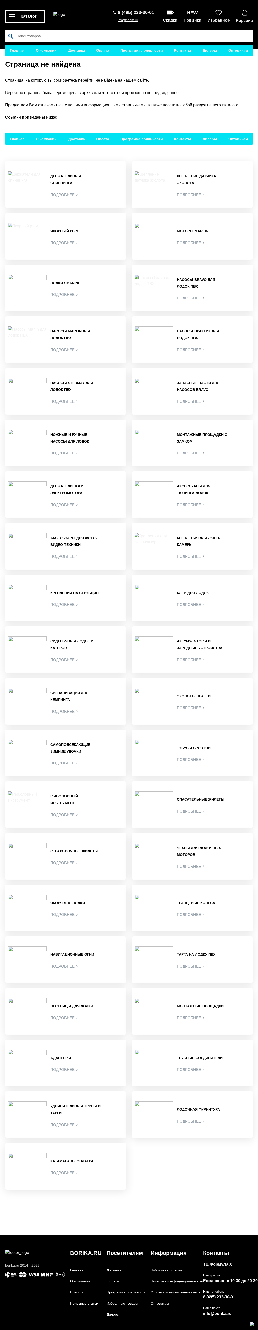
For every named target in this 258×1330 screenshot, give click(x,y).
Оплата (102, 50)
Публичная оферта (166, 1270)
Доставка (76, 50)
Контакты (182, 50)
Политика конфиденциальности (177, 1281)
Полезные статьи (84, 1303)
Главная (17, 50)
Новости (77, 1292)
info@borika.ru (128, 20)
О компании (46, 50)
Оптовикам (238, 50)
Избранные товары (122, 1303)
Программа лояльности (141, 50)
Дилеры (210, 50)
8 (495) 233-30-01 (219, 1297)
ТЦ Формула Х (217, 1264)
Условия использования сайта (176, 1292)
